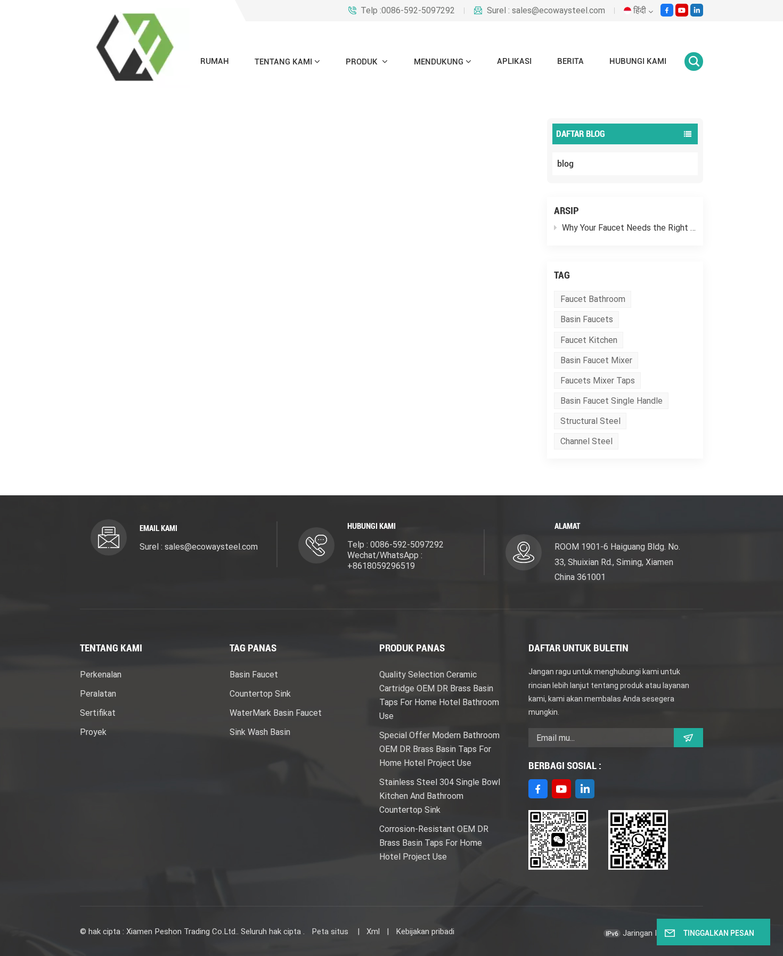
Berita (570, 61)
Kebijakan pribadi (425, 931)
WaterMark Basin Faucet (276, 713)
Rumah (214, 61)
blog (565, 164)
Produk (363, 62)
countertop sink (260, 694)
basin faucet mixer (596, 360)
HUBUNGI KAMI (637, 61)
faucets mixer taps (597, 380)
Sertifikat (98, 713)
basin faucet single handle (611, 401)
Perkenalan (100, 674)
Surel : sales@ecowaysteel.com (546, 10)
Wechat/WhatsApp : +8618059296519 (384, 560)
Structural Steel (590, 421)
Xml (373, 931)
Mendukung (438, 62)
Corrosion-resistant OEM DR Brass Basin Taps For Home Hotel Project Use (433, 843)
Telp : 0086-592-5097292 (395, 545)
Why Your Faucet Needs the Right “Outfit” (629, 228)
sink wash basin (260, 732)
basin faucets (586, 319)
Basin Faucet (254, 674)
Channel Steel (586, 441)
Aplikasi (514, 61)
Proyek (93, 732)
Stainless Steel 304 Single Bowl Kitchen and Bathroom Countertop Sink (439, 796)
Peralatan (98, 694)
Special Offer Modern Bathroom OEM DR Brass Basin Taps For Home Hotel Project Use (439, 749)
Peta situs (331, 931)
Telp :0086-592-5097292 (408, 10)
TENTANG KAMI (283, 62)
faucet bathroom (592, 299)
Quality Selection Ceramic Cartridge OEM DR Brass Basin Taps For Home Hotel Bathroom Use (439, 695)
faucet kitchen (588, 340)
